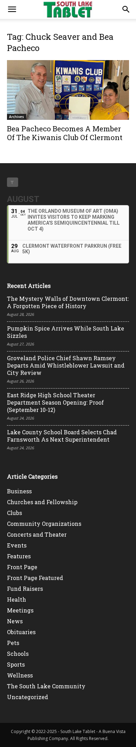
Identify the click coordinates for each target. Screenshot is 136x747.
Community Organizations (44, 523)
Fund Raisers (25, 588)
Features (19, 556)
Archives (16, 116)
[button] (12, 9)
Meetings (20, 610)
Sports (16, 664)
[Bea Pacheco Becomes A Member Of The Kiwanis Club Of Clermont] (68, 90)
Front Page (22, 567)
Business (19, 491)
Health (16, 599)
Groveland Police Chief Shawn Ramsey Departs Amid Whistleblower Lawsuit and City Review (65, 365)
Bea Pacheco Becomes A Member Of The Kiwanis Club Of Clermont (64, 133)
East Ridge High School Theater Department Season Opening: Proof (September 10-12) (55, 402)
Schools (18, 653)
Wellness (20, 675)
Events (17, 545)
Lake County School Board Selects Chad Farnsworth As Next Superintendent (62, 435)
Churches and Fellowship (42, 502)
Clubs (14, 512)
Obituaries (21, 632)
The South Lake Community (46, 686)
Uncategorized (27, 697)
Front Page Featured (35, 577)
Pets (13, 642)
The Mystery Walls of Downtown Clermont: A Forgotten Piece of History (68, 302)
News (15, 621)
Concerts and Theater (37, 534)
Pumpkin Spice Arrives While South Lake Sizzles (65, 332)
